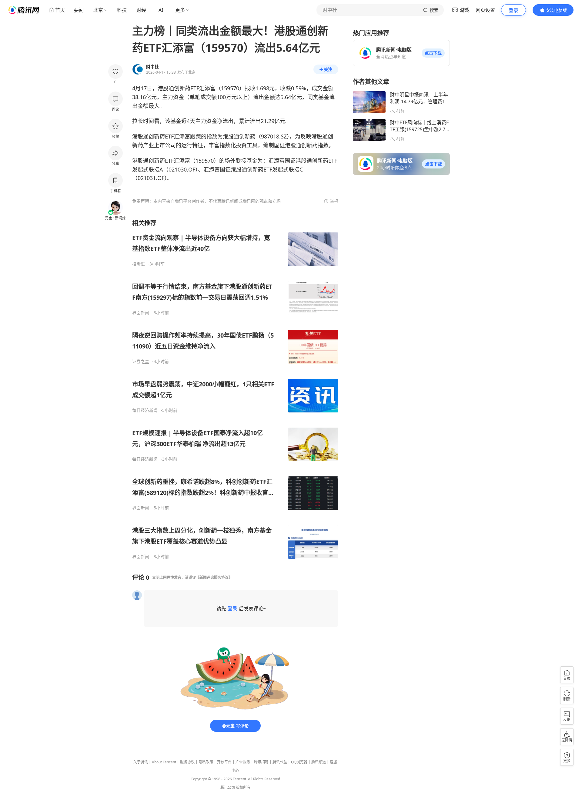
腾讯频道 (318, 762)
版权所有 (243, 787)
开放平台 (224, 762)
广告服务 (243, 762)
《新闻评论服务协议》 (214, 577)
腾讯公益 (280, 762)
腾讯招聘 (261, 762)
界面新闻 (140, 313)
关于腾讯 (140, 762)
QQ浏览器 (299, 762)
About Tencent (164, 762)
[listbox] (235, 389)
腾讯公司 (227, 787)
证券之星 (140, 361)
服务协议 (187, 762)
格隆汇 (138, 264)
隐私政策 (206, 762)
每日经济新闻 (145, 410)
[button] (433, 53)
